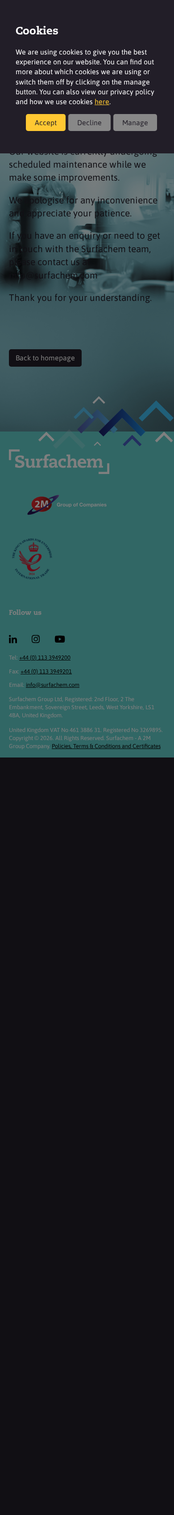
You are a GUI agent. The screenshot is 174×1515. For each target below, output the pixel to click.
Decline (89, 122)
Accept (46, 122)
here (102, 101)
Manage (135, 122)
